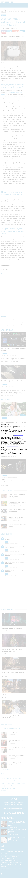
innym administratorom (12, 446)
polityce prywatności (18, 435)
